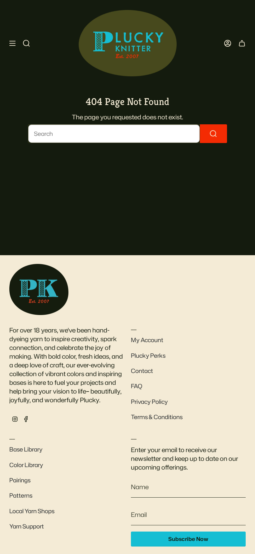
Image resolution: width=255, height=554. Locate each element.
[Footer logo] (38, 289)
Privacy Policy (149, 402)
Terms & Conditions (157, 417)
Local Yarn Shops (31, 511)
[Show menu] (12, 43)
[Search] (213, 133)
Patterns (20, 495)
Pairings (19, 480)
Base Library (26, 449)
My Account (147, 340)
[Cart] (242, 43)
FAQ (136, 386)
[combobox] (114, 134)
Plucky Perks (148, 355)
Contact (142, 371)
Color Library (26, 465)
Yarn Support (26, 526)
